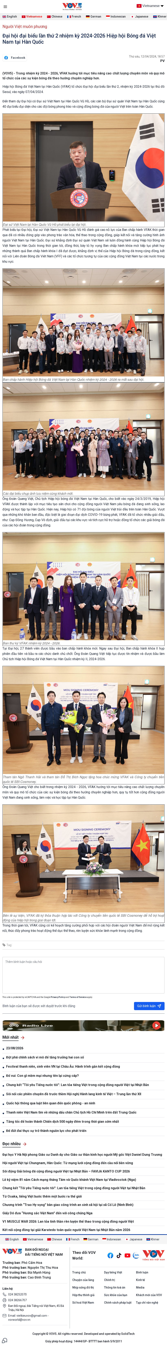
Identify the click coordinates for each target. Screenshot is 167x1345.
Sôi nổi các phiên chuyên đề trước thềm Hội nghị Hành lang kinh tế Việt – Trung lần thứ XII (73, 1094)
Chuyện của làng (83, 1280)
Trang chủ (79, 1272)
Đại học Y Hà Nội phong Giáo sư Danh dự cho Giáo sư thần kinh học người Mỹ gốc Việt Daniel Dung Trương (82, 1155)
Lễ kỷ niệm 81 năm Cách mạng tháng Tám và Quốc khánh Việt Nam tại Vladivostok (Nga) (69, 1180)
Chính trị (109, 1280)
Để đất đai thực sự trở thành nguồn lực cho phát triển (46, 1131)
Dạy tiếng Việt (113, 1272)
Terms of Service (78, 997)
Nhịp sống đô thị (83, 1287)
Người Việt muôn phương (24, 26)
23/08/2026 (14, 1048)
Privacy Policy (58, 997)
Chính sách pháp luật (117, 1302)
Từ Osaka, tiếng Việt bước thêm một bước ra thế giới (42, 1196)
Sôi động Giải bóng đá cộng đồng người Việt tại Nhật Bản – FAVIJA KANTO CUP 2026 (66, 1171)
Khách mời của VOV (149, 1295)
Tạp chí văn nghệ (147, 1302)
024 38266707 (17, 1300)
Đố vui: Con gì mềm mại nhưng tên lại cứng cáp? (43, 1076)
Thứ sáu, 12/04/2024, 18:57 (147, 56)
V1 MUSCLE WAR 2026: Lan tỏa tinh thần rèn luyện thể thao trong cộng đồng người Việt (68, 1221)
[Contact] (4, 1340)
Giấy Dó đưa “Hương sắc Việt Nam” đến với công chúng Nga (47, 1213)
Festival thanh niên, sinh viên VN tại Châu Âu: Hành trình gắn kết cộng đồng (63, 1066)
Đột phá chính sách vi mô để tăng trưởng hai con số (45, 1057)
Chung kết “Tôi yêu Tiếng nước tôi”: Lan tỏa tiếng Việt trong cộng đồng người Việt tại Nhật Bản (77, 1085)
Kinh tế (140, 1280)
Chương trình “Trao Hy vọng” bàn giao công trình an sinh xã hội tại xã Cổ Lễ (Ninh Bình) (67, 1205)
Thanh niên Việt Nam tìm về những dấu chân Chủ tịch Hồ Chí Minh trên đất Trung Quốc (71, 1112)
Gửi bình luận (146, 1006)
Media (140, 1287)
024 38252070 (17, 1294)
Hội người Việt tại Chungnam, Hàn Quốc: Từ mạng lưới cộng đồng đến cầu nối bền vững (67, 1163)
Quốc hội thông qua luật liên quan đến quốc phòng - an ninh (50, 1103)
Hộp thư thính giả (83, 1295)
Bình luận (142, 1272)
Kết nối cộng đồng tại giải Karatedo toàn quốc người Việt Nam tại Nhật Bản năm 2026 (66, 1230)
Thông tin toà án (114, 1287)
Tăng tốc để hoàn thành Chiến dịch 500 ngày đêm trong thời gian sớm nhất (62, 1122)
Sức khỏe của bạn (115, 1295)
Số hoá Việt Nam (83, 1302)
